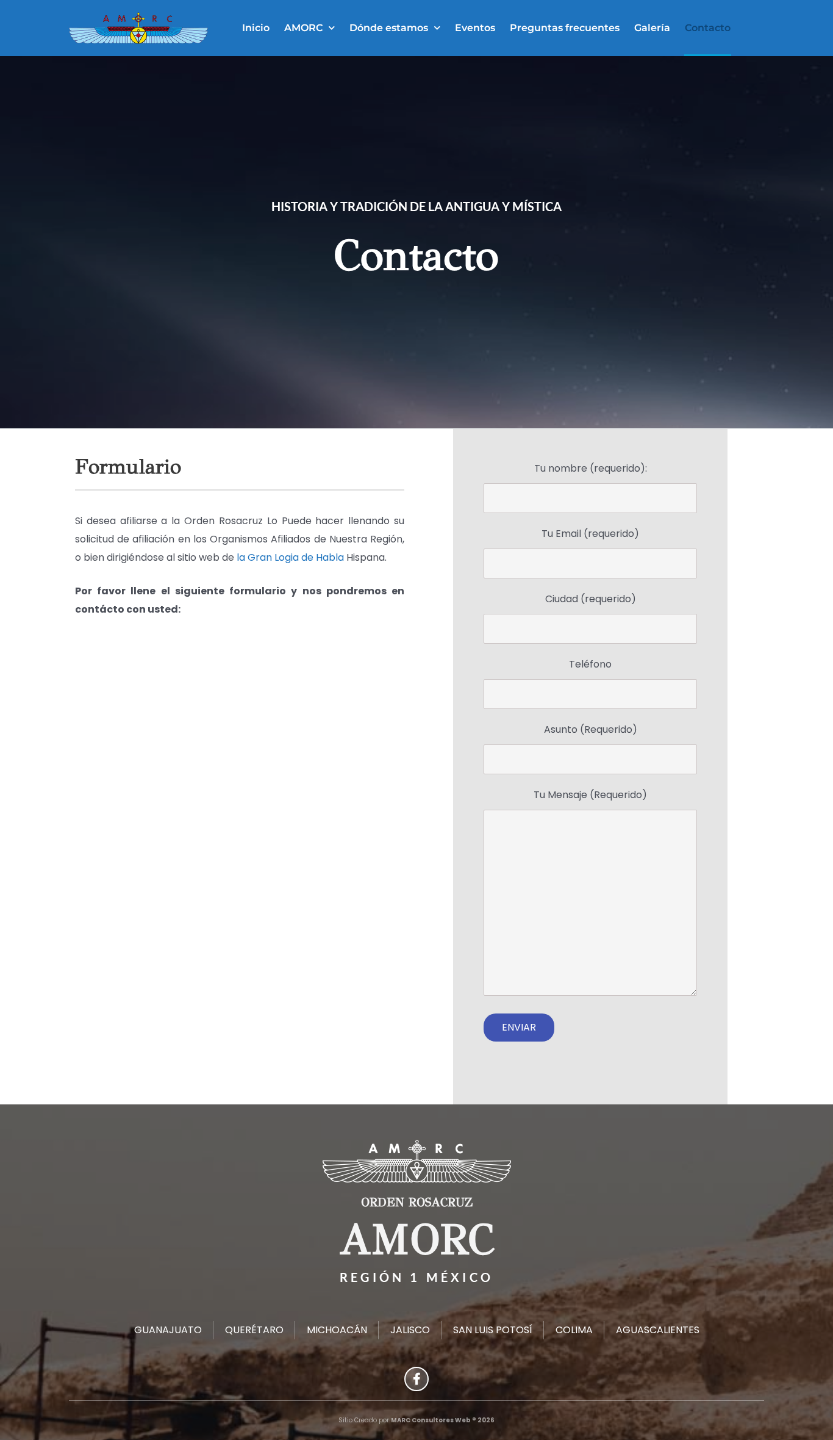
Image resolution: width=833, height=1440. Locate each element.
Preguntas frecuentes (565, 28)
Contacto (708, 28)
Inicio (256, 28)
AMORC (303, 28)
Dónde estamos (388, 28)
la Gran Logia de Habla (290, 557)
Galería (652, 28)
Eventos (475, 28)
